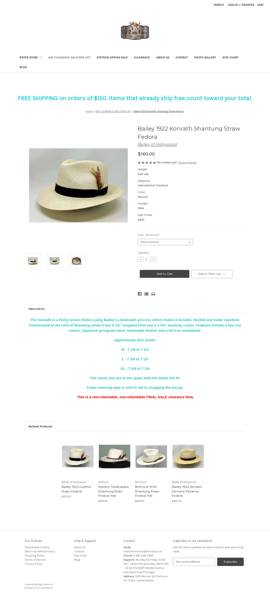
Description (36, 308)
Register (248, 5)
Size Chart (80, 555)
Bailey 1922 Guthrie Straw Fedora (76, 489)
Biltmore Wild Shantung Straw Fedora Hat (147, 491)
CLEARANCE (142, 57)
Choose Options (77, 460)
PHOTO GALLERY (205, 57)
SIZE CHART (230, 57)
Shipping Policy (34, 555)
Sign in (233, 5)
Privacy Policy (33, 564)
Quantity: (143, 252)
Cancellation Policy (37, 547)
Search (219, 5)
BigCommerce (45, 584)
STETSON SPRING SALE (112, 57)
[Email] (146, 294)
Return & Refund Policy (40, 551)
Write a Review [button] (187, 162)
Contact (182, 57)
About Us (162, 57)
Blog (23, 67)
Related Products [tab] (40, 426)
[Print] (153, 294)
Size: (148, 234)
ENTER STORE (29, 57)
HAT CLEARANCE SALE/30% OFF (69, 57)
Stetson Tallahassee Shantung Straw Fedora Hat (113, 491)
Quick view (74, 453)
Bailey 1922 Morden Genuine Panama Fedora (187, 491)
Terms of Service (35, 559)
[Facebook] (140, 294)
